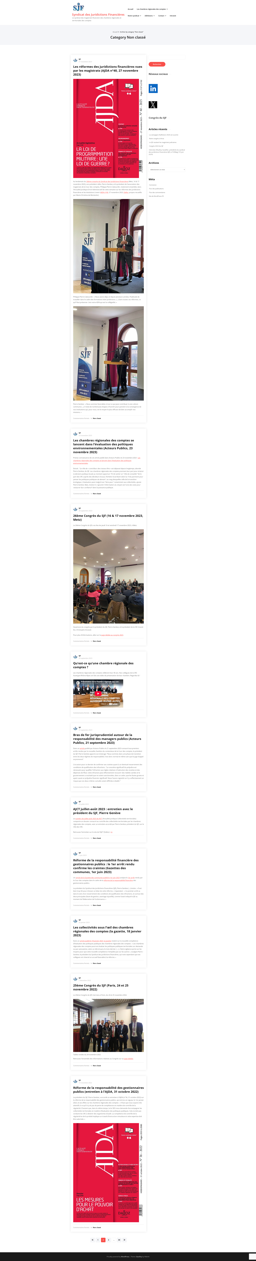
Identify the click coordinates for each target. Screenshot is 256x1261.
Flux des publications (156, 189)
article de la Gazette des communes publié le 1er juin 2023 (98, 878)
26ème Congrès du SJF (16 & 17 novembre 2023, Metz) (108, 518)
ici (111, 832)
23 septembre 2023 (85, 730)
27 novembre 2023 (85, 62)
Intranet (173, 16)
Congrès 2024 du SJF (156, 146)
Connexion (152, 185)
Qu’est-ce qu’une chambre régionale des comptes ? (103, 665)
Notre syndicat (133, 16)
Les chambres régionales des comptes (151, 9)
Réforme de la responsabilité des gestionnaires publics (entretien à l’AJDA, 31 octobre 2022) (108, 1090)
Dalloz (126, 192)
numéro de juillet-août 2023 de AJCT (88, 819)
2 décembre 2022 (85, 980)
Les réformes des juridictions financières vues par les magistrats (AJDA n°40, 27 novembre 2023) (107, 70)
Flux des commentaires (157, 192)
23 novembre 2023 (85, 435)
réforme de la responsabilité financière (118, 880)
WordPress (125, 1257)
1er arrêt (131, 878)
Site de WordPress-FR (156, 196)
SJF (80, 59)
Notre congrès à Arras (156, 138)
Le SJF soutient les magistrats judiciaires (162, 142)
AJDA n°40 (104, 192)
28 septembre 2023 (85, 511)
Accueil (130, 9)
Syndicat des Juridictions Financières (98, 14)
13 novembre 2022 (85, 1083)
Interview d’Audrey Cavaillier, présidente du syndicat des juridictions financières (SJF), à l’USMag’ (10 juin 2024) (167, 152)
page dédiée (128, 1059)
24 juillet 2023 (84, 804)
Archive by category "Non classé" (131, 32)
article (82, 748)
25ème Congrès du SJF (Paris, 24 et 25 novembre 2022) (100, 987)
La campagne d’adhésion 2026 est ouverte (163, 135)
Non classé (97, 418)
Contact (161, 16)
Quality (139, 1257)
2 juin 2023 (83, 855)
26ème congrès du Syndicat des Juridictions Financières (107, 181)
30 (119, 1240)
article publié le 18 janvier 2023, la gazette (95, 941)
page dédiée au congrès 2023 (112, 635)
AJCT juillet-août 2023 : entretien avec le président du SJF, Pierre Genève (103, 811)
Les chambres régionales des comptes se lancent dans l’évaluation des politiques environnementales (106, 460)
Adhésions (149, 16)
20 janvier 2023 (84, 922)
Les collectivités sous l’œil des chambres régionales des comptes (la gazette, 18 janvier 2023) (107, 931)
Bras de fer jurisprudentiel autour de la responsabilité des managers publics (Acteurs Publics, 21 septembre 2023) (107, 739)
